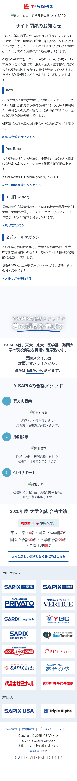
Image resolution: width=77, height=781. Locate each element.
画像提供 (34, 751)
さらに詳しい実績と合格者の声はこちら (38, 556)
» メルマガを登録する (17, 278)
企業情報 (11, 729)
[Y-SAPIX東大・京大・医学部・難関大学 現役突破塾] (38, 6)
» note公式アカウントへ (18, 136)
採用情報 (28, 729)
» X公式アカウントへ (16, 225)
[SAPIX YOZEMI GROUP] (38, 757)
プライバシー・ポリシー (55, 729)
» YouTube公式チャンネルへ (21, 185)
